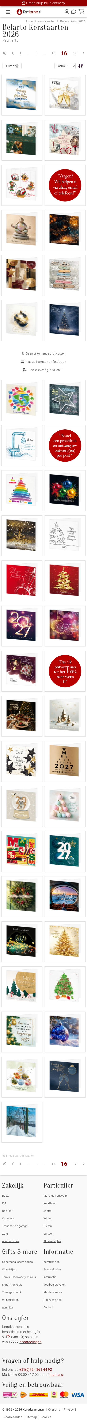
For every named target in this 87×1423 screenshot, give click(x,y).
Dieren (48, 1226)
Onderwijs (8, 1218)
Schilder (7, 1210)
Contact (48, 1307)
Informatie (50, 1277)
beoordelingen (30, 1342)
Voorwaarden (13, 1417)
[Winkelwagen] (81, 11)
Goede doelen (52, 1269)
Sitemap (31, 1417)
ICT (4, 1203)
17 (75, 53)
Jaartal (48, 1210)
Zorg (5, 1233)
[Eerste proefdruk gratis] (65, 445)
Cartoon (48, 1233)
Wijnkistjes (9, 1269)
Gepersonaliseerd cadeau (18, 1261)
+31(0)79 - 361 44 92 (35, 1370)
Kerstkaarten (52, 1261)
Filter (10, 66)
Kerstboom (50, 1203)
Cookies (46, 1417)
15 (53, 53)
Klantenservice (53, 1292)
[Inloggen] (67, 11)
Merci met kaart (12, 1284)
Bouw (5, 1195)
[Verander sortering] (80, 65)
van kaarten (18, 1155)
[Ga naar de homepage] (30, 11)
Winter (48, 1218)
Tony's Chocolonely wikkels (19, 1277)
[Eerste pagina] (4, 53)
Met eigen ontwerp (55, 1195)
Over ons (54, 1409)
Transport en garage (14, 1226)
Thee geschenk (11, 1292)
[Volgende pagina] (83, 53)
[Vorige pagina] (13, 53)
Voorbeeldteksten (54, 1284)
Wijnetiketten (10, 1299)
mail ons (56, 1375)
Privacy (69, 1409)
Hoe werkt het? (53, 1299)
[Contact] (73, 11)
